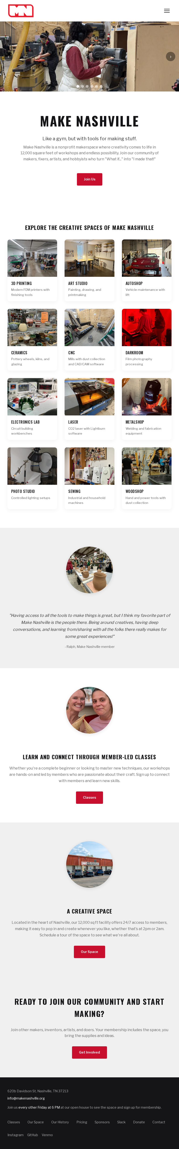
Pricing (81, 1122)
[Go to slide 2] (82, 86)
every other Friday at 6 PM (39, 1107)
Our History (60, 1122)
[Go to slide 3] (87, 86)
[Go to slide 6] (101, 86)
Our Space (89, 952)
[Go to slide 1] (77, 86)
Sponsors (102, 1122)
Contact (158, 1122)
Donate (139, 1122)
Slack (121, 1122)
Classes (89, 797)
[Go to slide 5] (96, 86)
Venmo (47, 1135)
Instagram (15, 1135)
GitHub (32, 1135)
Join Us (89, 179)
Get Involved (89, 1052)
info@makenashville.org (26, 1098)
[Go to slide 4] (91, 86)
